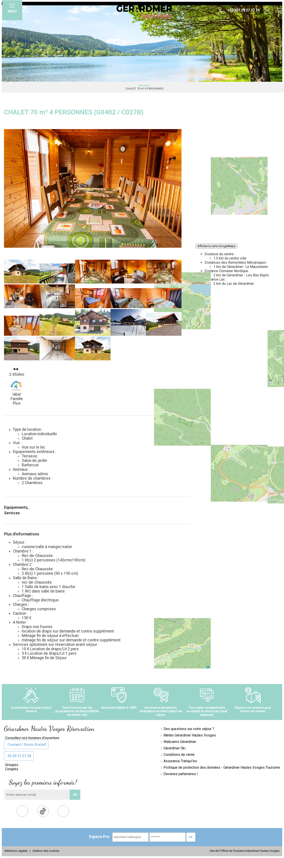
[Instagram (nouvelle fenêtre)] (63, 812)
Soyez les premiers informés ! (43, 782)
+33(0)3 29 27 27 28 (243, 10)
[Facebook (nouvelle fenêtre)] (22, 812)
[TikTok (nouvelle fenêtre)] (42, 811)
